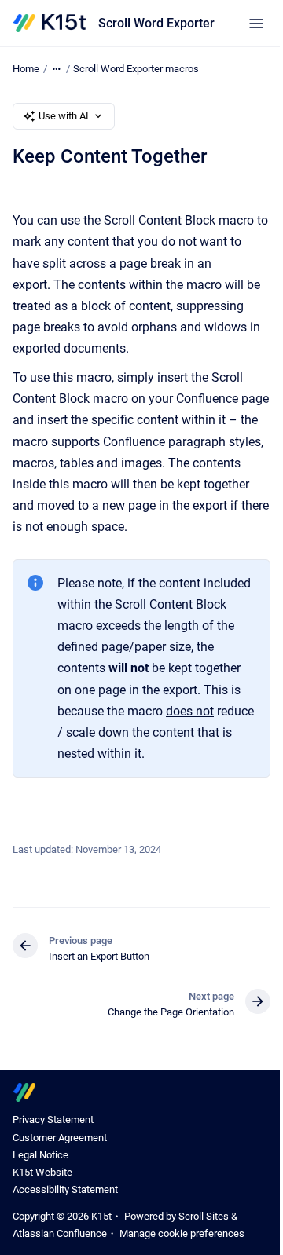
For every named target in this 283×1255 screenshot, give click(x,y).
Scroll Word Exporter (156, 23)
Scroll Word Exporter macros (136, 69)
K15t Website (42, 1172)
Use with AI (64, 116)
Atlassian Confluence (60, 1233)
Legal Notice (40, 1155)
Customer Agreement (60, 1137)
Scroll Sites (203, 1216)
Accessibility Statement (65, 1189)
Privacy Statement (53, 1119)
